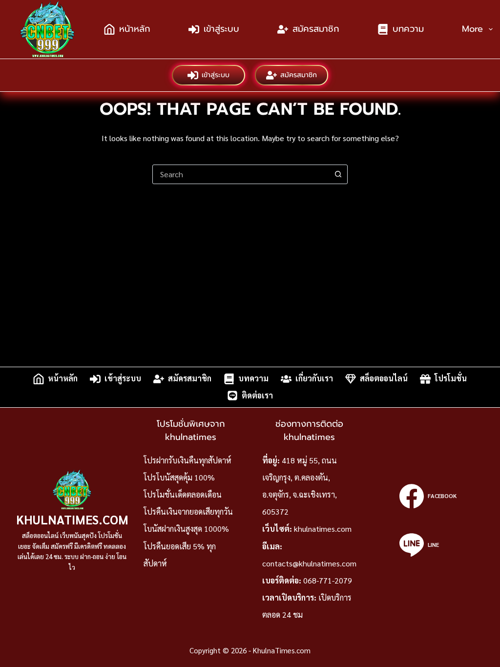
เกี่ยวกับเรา (314, 379)
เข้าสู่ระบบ (221, 29)
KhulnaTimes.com (72, 519)
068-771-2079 (327, 580)
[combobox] (241, 174)
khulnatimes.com (323, 528)
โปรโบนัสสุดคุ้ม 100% (179, 477)
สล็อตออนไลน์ (384, 379)
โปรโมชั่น (451, 379)
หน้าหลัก (134, 29)
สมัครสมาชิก (315, 29)
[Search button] (338, 174)
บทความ (408, 29)
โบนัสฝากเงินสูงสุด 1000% (186, 528)
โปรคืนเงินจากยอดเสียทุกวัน (188, 511)
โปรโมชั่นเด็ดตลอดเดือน (183, 494)
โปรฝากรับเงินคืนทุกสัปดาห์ (187, 460)
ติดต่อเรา (257, 395)
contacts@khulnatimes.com (309, 563)
